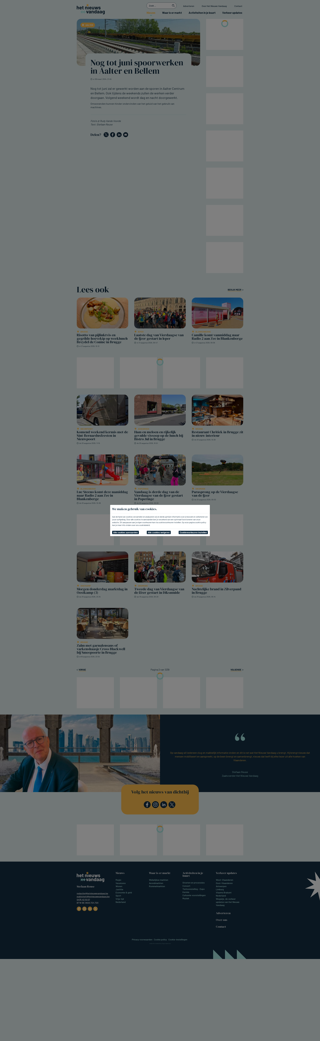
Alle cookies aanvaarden (125, 532)
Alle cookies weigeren (159, 532)
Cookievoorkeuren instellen (193, 532)
